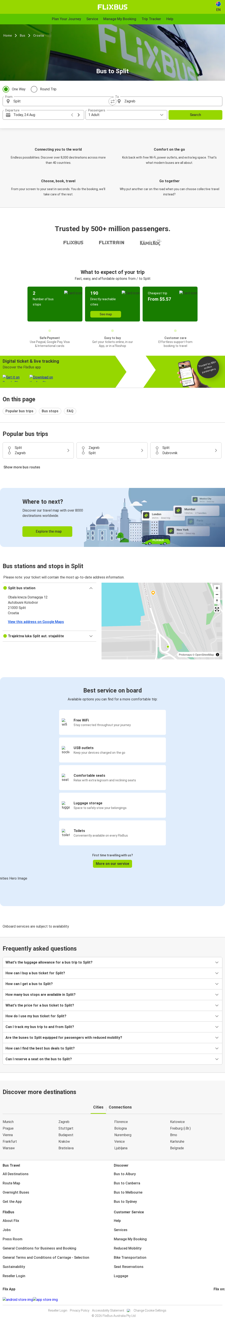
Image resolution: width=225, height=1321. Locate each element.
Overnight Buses (16, 1192)
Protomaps (185, 654)
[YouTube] (217, 1300)
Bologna (120, 1128)
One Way (18, 89)
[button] (49, 588)
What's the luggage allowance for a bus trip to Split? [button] (49, 962)
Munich (8, 1122)
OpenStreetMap (204, 654)
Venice (119, 1141)
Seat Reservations (128, 1267)
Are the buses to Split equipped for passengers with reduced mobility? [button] (63, 1037)
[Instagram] (215, 1300)
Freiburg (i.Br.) (180, 1128)
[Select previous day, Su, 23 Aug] (72, 115)
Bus (22, 35)
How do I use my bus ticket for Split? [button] (35, 1016)
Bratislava (66, 1148)
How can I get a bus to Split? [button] (29, 984)
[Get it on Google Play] (18, 1299)
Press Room (12, 1239)
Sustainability (14, 1267)
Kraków (64, 1141)
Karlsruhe (177, 1141)
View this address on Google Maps (36, 622)
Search (195, 115)
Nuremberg (122, 1135)
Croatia (38, 35)
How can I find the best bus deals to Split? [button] (40, 1048)
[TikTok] (220, 1300)
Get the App (12, 1202)
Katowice (177, 1122)
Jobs (7, 1230)
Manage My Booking (130, 1239)
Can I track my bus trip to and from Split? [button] (39, 1027)
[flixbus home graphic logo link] (112, 7)
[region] (162, 621)
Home (7, 35)
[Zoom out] (217, 594)
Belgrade (177, 1148)
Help (117, 1221)
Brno (173, 1135)
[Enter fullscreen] (217, 609)
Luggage (121, 1276)
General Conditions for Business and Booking (39, 1248)
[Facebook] (214, 1300)
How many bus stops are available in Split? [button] (40, 995)
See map (106, 314)
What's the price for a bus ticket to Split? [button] (39, 1005)
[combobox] (61, 101)
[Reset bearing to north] (217, 601)
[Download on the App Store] (45, 1299)
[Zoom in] (217, 588)
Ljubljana (120, 1148)
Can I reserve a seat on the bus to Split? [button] (38, 1059)
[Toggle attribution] (217, 654)
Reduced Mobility (128, 1248)
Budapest (65, 1135)
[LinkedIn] (218, 1300)
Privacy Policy (79, 1310)
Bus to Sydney (125, 1202)
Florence (121, 1122)
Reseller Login (14, 1276)
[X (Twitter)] (219, 1300)
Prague (8, 1128)
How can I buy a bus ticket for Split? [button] (35, 973)
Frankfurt (10, 1141)
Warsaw (9, 1148)
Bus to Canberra (127, 1183)
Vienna (8, 1135)
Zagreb (63, 1122)
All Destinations (16, 1174)
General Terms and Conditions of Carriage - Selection (46, 1257)
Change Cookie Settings (150, 1310)
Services (120, 1230)
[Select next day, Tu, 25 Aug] (78, 115)
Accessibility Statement (108, 1310)
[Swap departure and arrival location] (112, 101)
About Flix (11, 1221)
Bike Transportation (130, 1257)
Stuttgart (65, 1128)
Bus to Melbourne (128, 1192)
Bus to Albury (125, 1174)
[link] (112, 517)
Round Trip (48, 89)
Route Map (11, 1183)
